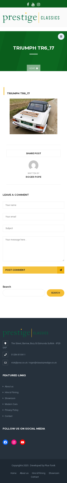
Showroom (10, 398)
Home (32, 68)
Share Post (33, 153)
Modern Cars (11, 403)
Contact (8, 415)
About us (9, 386)
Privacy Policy (11, 409)
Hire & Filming (12, 392)
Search (7, 286)
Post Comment (15, 270)
